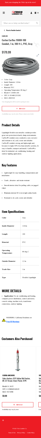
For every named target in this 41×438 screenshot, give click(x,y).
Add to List (22, 109)
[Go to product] (18, 359)
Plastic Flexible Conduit (13, 30)
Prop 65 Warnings (12, 321)
